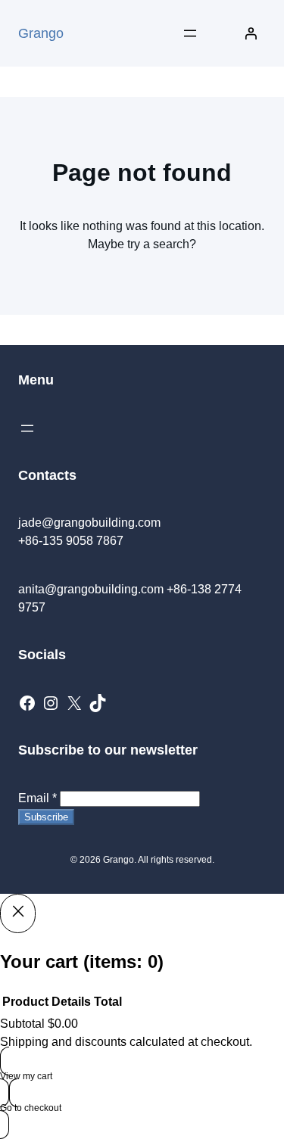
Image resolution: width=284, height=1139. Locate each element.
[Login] (251, 33)
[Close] (18, 913)
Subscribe (46, 817)
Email (37, 798)
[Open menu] (190, 33)
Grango (41, 33)
